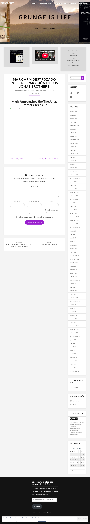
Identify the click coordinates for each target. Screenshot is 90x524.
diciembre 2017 (74, 217)
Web (51, 201)
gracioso (41, 159)
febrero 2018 (73, 213)
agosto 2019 (73, 182)
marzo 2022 (73, 136)
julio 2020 (72, 157)
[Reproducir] (37, 59)
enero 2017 (73, 252)
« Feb (71, 471)
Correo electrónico (34, 201)
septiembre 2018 (75, 199)
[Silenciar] (50, 59)
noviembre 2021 (74, 140)
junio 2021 (73, 146)
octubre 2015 (74, 277)
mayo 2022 (73, 129)
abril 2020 (73, 161)
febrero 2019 (73, 189)
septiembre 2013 (75, 336)
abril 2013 (73, 354)
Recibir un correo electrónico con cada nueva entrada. (35, 217)
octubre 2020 (74, 154)
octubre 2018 (74, 196)
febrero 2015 (73, 291)
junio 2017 (73, 238)
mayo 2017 (73, 241)
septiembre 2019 (75, 178)
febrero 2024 (73, 118)
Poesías (33, 3)
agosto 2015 (73, 283)
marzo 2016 (73, 269)
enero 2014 (73, 322)
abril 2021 (73, 150)
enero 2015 (73, 294)
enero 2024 (73, 122)
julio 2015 (72, 287)
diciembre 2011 (74, 371)
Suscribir (37, 507)
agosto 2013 (73, 340)
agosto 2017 (73, 231)
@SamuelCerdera (75, 401)
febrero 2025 (73, 111)
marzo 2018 (73, 210)
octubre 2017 (74, 224)
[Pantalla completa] (53, 59)
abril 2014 (73, 312)
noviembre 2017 (74, 220)
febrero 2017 (73, 248)
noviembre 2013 (74, 329)
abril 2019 (73, 185)
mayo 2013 (73, 350)
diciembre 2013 (74, 326)
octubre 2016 (74, 262)
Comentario (34, 186)
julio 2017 (72, 234)
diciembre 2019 (74, 171)
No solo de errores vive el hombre (50, 3)
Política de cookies (42, 521)
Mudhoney (55, 159)
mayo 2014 (73, 308)
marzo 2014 (73, 315)
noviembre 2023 (74, 125)
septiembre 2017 (75, 227)
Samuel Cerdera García (26, 90)
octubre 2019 (74, 175)
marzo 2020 (73, 164)
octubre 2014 (74, 298)
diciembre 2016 (74, 255)
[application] (45, 55)
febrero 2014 (73, 319)
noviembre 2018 (74, 192)
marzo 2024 (73, 115)
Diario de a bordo (70, 3)
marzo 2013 (73, 357)
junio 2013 (73, 347)
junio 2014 (73, 305)
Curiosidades (14, 159)
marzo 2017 (73, 245)
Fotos (21, 159)
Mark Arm (47, 159)
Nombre (17, 201)
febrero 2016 (73, 273)
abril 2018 (73, 206)
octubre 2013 (74, 333)
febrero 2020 (73, 168)
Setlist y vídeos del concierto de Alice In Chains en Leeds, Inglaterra (19, 244)
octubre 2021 (74, 143)
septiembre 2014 (75, 301)
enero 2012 (73, 368)
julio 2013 (72, 343)
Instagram (73, 404)
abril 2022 (73, 132)
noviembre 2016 (74, 259)
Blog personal (83, 3)
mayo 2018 (73, 203)
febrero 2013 (73, 361)
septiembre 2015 (75, 280)
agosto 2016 (73, 266)
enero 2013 (73, 364)
